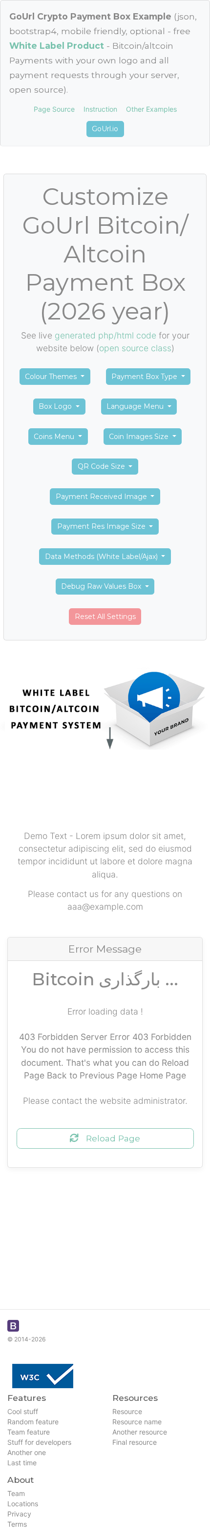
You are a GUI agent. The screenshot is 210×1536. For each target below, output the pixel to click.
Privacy (19, 1514)
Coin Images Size (139, 436)
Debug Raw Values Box (102, 586)
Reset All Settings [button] (105, 616)
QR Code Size (102, 466)
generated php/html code (105, 335)
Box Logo (56, 406)
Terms (17, 1524)
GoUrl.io (105, 128)
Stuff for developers (39, 1442)
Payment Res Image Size (102, 526)
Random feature (33, 1421)
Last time (22, 1462)
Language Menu (136, 406)
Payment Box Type (145, 376)
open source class (135, 348)
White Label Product (56, 45)
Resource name (137, 1421)
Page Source (54, 109)
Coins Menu (55, 436)
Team (16, 1493)
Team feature (28, 1432)
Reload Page (109, 1138)
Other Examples (151, 109)
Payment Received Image (102, 496)
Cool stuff (22, 1411)
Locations (22, 1503)
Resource (127, 1411)
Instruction (100, 109)
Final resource (134, 1442)
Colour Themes (52, 376)
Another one (26, 1452)
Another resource (139, 1432)
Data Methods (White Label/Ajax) (102, 556)
